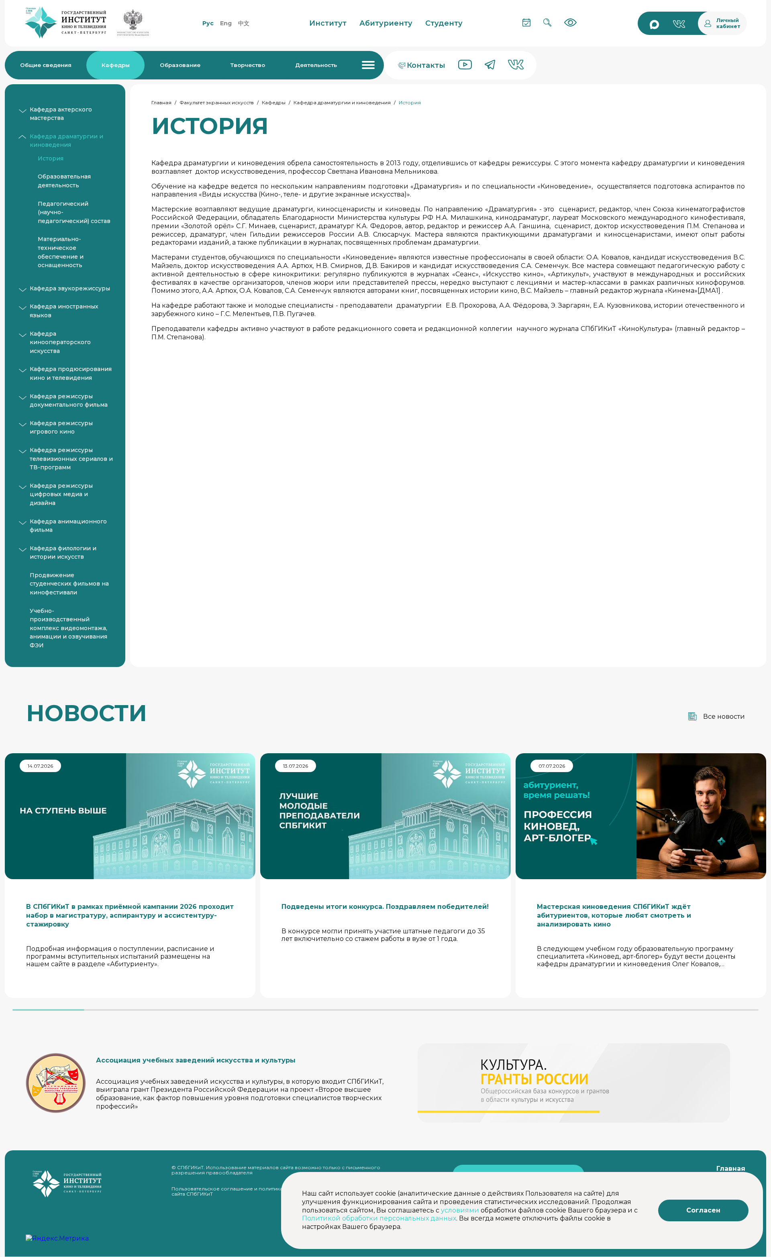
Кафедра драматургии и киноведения (342, 102)
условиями (460, 1210)
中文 (243, 23)
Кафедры (116, 65)
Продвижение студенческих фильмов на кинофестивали (69, 584)
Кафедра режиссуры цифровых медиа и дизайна (61, 494)
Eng (226, 23)
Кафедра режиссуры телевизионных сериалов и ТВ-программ (71, 458)
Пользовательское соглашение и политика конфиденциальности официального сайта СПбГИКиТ (275, 1191)
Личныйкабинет (728, 23)
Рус (208, 23)
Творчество (247, 65)
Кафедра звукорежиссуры (70, 288)
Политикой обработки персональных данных (379, 1218)
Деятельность (316, 65)
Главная (161, 102)
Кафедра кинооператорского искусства (60, 342)
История (50, 158)
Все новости (724, 716)
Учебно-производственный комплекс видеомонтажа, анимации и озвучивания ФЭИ (68, 628)
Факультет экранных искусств (216, 102)
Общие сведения (45, 65)
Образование (180, 65)
